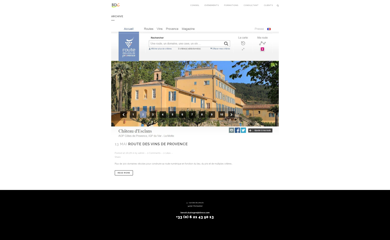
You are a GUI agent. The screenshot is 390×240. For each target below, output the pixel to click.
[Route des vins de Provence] (195, 82)
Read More (124, 173)
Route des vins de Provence (158, 144)
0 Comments (154, 153)
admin (141, 153)
